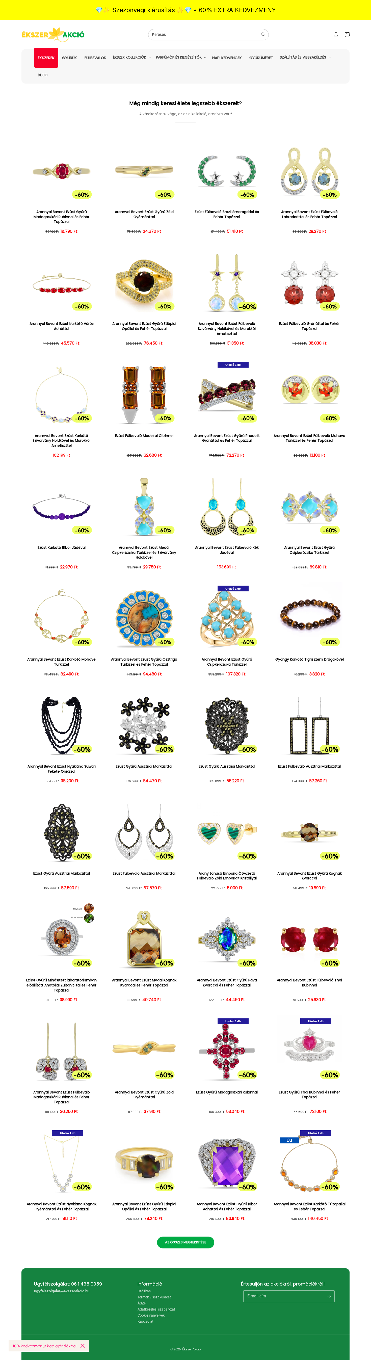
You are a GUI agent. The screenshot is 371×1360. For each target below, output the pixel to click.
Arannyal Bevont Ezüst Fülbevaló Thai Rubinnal (309, 983)
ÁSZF (142, 1303)
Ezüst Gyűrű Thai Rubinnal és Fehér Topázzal (309, 1095)
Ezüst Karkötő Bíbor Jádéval (62, 547)
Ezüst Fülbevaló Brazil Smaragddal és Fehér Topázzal (227, 214)
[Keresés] (263, 34)
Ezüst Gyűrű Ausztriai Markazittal (144, 766)
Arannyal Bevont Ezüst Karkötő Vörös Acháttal (62, 326)
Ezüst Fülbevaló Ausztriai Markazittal (309, 766)
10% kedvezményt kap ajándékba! (44, 1345)
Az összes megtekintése (185, 1242)
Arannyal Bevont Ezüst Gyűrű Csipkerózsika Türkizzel (309, 550)
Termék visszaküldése (154, 1297)
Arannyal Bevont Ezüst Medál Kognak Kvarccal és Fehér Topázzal (144, 983)
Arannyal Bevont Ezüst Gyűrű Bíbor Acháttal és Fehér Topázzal (227, 1207)
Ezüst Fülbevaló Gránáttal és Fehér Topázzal (309, 326)
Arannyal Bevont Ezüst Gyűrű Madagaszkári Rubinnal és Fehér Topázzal (61, 217)
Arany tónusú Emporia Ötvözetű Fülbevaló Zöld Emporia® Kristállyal (227, 876)
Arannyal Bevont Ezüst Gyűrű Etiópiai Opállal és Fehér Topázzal (144, 326)
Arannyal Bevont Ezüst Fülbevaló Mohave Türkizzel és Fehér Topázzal (309, 438)
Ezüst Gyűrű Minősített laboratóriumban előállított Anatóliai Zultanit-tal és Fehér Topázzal (61, 985)
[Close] (83, 1346)
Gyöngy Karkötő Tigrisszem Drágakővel (309, 659)
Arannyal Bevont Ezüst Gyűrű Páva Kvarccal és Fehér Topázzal (227, 983)
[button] (131, 57)
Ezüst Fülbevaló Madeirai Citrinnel (144, 435)
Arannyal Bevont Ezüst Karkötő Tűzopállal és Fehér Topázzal (310, 1207)
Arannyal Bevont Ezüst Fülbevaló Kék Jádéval (227, 550)
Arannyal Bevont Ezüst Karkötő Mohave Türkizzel (61, 662)
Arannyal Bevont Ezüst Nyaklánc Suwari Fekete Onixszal (62, 769)
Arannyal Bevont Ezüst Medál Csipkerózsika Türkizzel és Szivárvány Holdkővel (144, 552)
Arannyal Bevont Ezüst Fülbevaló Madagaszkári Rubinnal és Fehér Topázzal (61, 1097)
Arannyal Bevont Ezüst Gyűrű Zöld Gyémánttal (144, 214)
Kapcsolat (145, 1321)
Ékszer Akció (191, 1349)
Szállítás (144, 1291)
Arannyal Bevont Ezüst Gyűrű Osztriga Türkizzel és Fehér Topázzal (144, 662)
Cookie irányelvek (151, 1315)
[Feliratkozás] (328, 1296)
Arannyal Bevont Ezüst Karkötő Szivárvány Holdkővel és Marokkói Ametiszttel (61, 440)
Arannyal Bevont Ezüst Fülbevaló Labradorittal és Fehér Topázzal (309, 214)
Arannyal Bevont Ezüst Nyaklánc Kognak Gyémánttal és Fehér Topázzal (61, 1207)
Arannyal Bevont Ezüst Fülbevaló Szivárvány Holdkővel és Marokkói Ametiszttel (227, 328)
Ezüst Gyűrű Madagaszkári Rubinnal (227, 1092)
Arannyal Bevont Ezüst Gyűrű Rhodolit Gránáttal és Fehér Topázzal (227, 438)
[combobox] (208, 34)
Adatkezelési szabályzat (156, 1309)
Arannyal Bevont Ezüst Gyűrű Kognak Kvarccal (309, 876)
